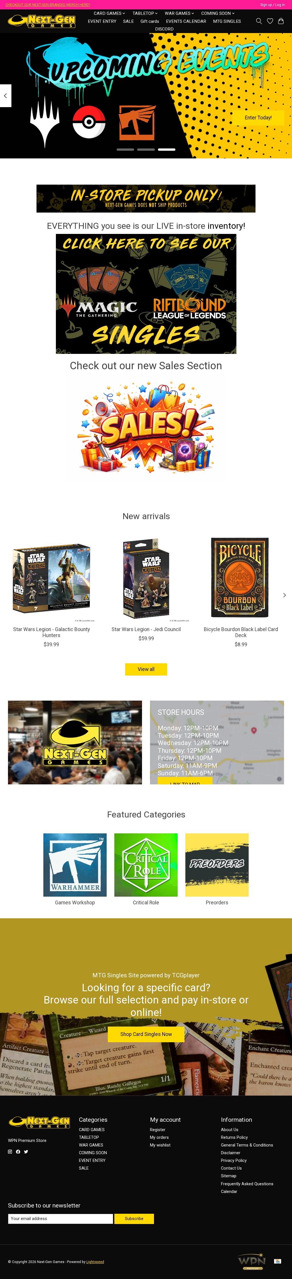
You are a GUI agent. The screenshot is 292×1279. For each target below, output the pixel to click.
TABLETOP (89, 1137)
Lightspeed (95, 1262)
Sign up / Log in (272, 5)
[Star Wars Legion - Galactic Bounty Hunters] (51, 578)
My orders (159, 1137)
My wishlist (160, 1145)
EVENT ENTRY (102, 21)
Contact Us (231, 1168)
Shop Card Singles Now (146, 1034)
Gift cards (150, 21)
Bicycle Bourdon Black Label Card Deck (241, 632)
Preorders (217, 902)
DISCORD (164, 29)
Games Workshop (75, 902)
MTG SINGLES (227, 21)
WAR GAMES (91, 1145)
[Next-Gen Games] (42, 21)
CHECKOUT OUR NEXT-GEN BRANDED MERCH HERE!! (47, 5)
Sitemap (228, 1175)
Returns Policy (234, 1137)
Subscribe (134, 1218)
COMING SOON (93, 1152)
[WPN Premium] (252, 1268)
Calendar (229, 1191)
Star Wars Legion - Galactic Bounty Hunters (51, 632)
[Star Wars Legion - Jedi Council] (146, 578)
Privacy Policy (234, 1160)
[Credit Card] (277, 1261)
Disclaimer (230, 1152)
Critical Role (146, 902)
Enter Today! (258, 118)
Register (157, 1129)
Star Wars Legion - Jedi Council (146, 629)
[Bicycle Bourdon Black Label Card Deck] (240, 578)
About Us (229, 1129)
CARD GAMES (92, 1129)
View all (146, 669)
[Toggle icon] (259, 21)
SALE (128, 21)
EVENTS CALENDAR (186, 21)
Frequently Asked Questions (247, 1183)
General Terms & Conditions (247, 1145)
